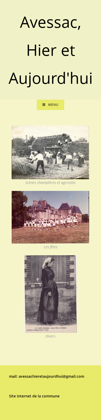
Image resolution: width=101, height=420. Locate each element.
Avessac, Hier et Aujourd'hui (51, 49)
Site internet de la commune (34, 396)
